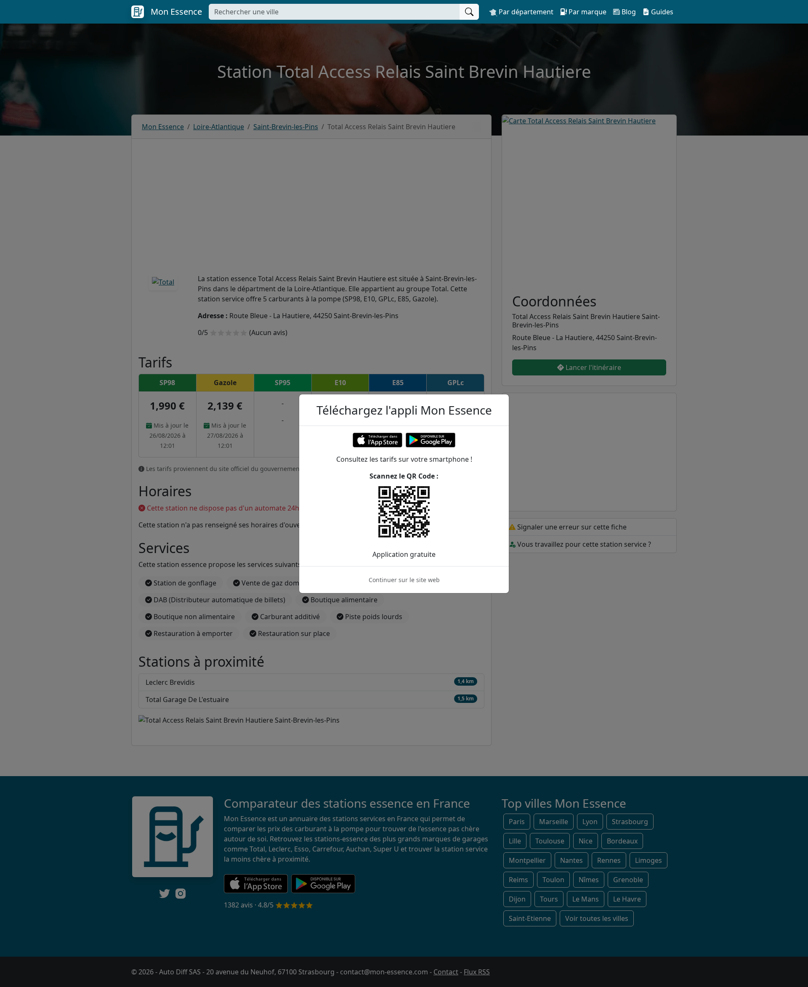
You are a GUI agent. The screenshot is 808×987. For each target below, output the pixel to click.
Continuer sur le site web (404, 580)
